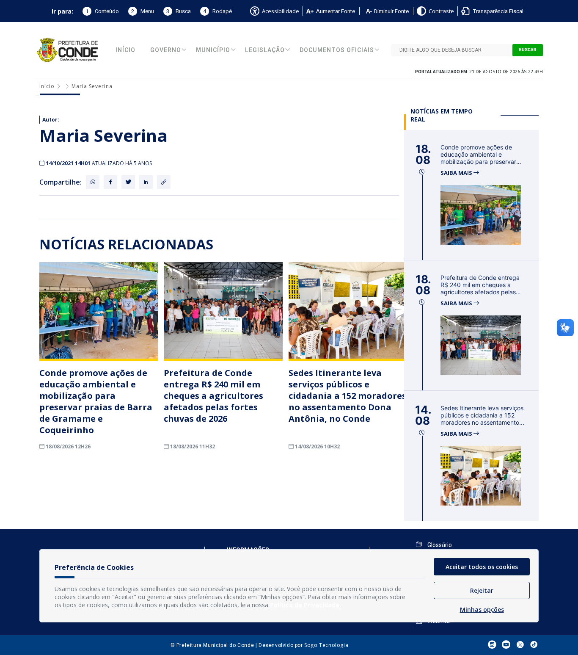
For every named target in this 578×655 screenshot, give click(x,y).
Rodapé (217, 11)
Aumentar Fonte (335, 11)
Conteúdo (102, 11)
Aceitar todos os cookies (482, 567)
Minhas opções (482, 609)
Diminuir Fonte (391, 11)
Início (125, 50)
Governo (165, 50)
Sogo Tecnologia (326, 645)
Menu (142, 11)
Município (213, 50)
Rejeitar (481, 590)
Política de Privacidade (304, 605)
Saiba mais (456, 173)
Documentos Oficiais (337, 50)
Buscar (528, 50)
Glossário (439, 545)
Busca (178, 11)
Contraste (441, 11)
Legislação (265, 50)
